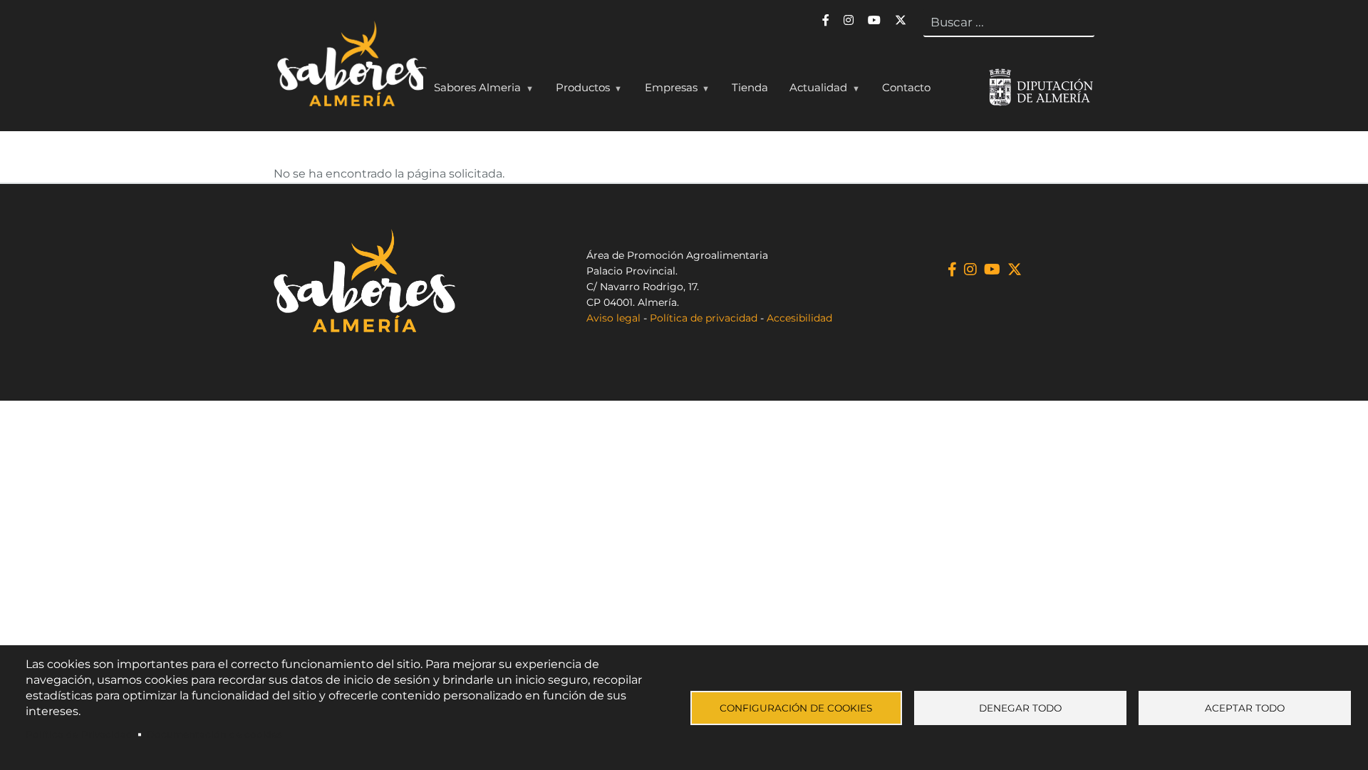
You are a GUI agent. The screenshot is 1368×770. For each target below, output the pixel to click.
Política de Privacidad (79, 734)
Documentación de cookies (214, 734)
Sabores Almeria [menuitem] (472, 91)
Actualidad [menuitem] (813, 91)
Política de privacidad (703, 318)
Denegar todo (1020, 708)
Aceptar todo (1245, 708)
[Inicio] (350, 67)
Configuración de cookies (796, 708)
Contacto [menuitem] (906, 87)
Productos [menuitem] (577, 91)
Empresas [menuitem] (666, 91)
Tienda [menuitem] (750, 87)
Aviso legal (613, 318)
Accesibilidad (799, 318)
